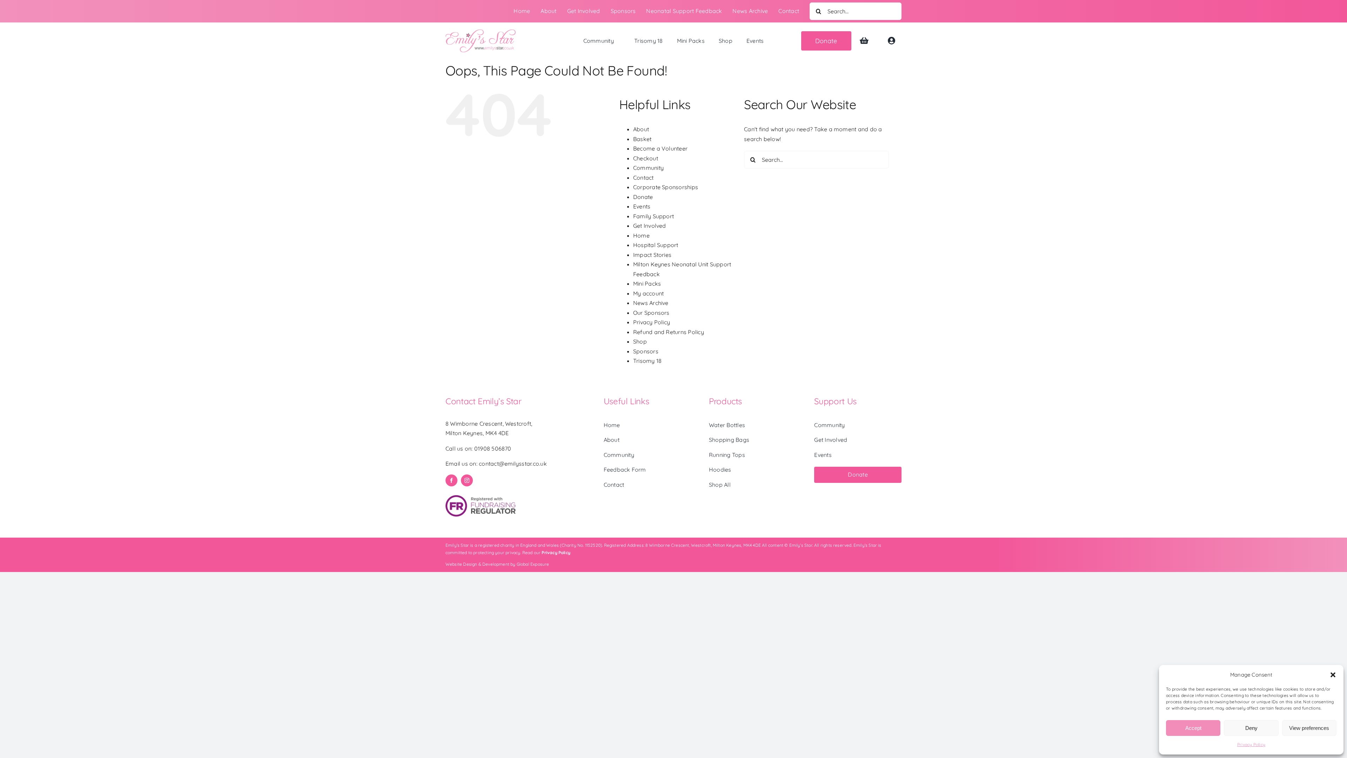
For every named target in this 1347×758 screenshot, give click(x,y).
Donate (643, 196)
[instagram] (467, 480)
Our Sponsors (651, 312)
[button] (1332, 674)
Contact (643, 177)
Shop (640, 341)
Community (648, 167)
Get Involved (649, 225)
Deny (1251, 728)
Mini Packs (647, 283)
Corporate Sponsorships (665, 187)
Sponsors (645, 351)
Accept (1193, 728)
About (641, 129)
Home (641, 235)
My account (648, 293)
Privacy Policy (1251, 744)
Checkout (645, 158)
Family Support (653, 216)
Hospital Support (655, 244)
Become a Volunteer (660, 148)
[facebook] (451, 480)
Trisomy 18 (647, 360)
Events (641, 206)
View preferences (1309, 728)
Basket (642, 138)
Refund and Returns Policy (668, 331)
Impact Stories (652, 254)
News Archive (651, 302)
